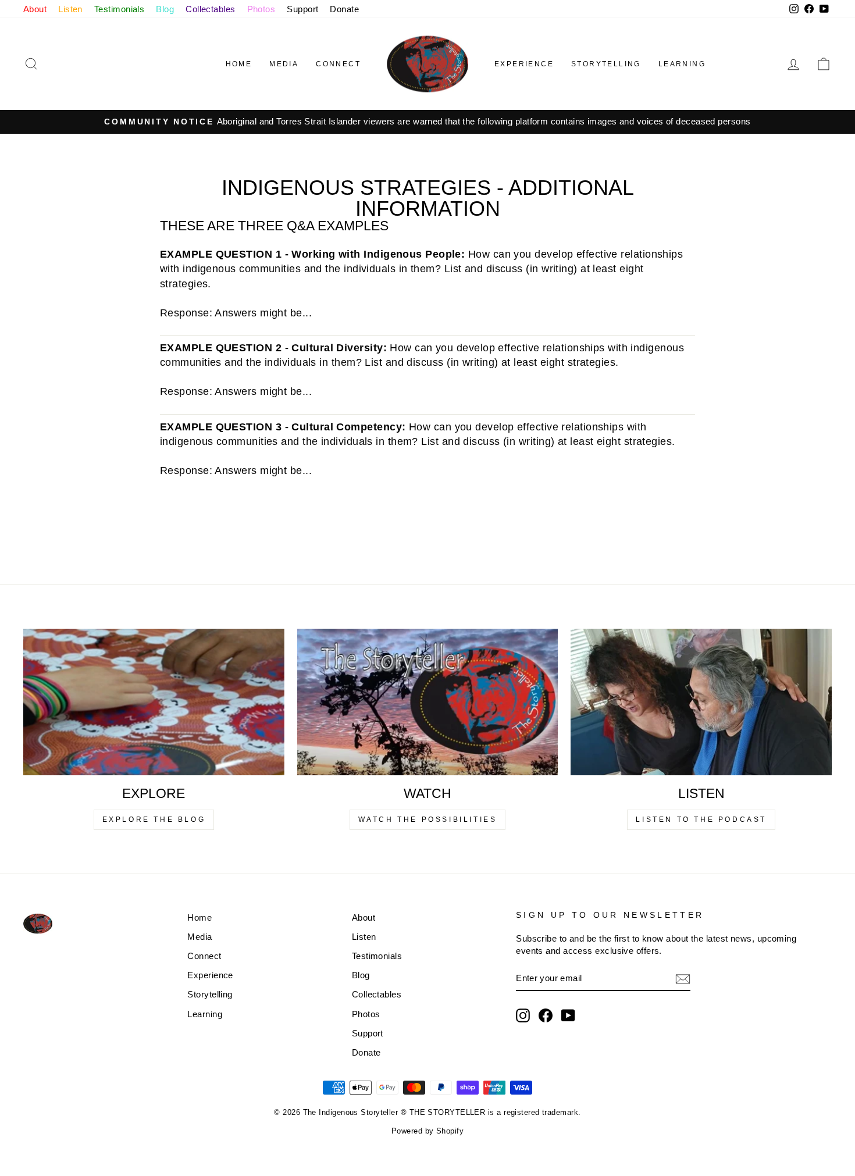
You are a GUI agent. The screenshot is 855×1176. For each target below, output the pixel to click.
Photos (261, 9)
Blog (165, 9)
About (35, 9)
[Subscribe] (682, 978)
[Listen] (701, 702)
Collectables (210, 9)
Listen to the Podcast (701, 819)
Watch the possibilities (427, 819)
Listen (70, 9)
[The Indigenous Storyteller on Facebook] (546, 1015)
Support (302, 9)
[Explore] (153, 702)
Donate (344, 9)
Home (239, 64)
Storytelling (606, 64)
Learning (682, 64)
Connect (338, 64)
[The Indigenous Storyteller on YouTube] (568, 1015)
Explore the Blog (154, 819)
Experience (524, 64)
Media (283, 64)
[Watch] (427, 702)
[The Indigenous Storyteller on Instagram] (523, 1015)
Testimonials (119, 9)
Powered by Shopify (427, 1131)
